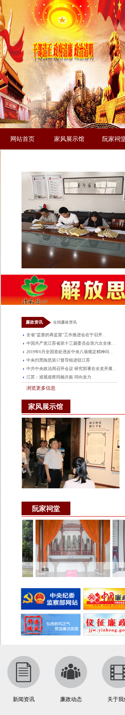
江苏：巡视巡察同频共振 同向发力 (58, 377)
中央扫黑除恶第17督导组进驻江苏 (58, 360)
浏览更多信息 (41, 388)
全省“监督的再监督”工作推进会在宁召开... (66, 335)
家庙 (32, 569)
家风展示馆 (69, 139)
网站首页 (22, 139)
